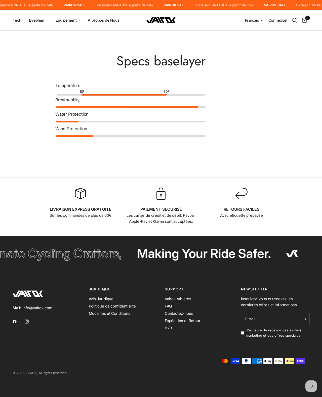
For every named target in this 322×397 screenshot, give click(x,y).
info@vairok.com (37, 307)
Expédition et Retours (183, 320)
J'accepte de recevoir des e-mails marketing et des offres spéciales (274, 332)
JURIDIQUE (100, 289)
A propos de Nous (103, 20)
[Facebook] (18, 321)
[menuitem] (19, 20)
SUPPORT (174, 289)
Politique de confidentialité (112, 306)
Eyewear (36, 20)
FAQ (168, 306)
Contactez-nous (179, 313)
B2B (168, 328)
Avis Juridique (101, 298)
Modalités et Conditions (109, 313)
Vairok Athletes (178, 298)
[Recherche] (295, 20)
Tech (17, 20)
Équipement (66, 20)
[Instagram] (30, 321)
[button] (254, 20)
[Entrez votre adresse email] (304, 319)
